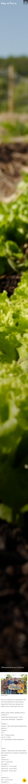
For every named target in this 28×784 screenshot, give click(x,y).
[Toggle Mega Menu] (24, 780)
